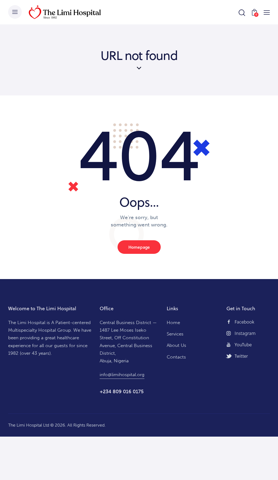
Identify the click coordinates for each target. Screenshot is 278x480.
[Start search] (241, 13)
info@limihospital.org (122, 374)
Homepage (139, 247)
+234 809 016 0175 (122, 392)
